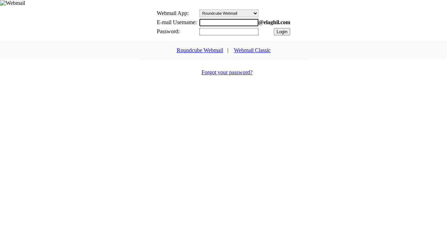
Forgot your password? (226, 72)
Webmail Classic (252, 50)
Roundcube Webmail (200, 50)
